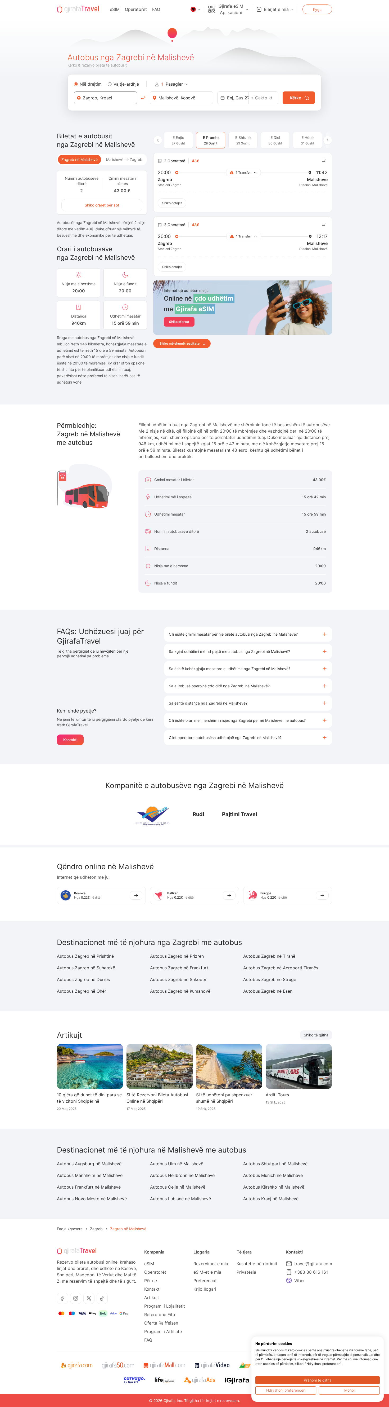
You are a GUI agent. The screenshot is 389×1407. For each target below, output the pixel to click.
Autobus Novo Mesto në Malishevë (92, 1198)
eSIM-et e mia (207, 1272)
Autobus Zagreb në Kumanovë (180, 991)
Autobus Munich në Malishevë (273, 1175)
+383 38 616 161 (311, 1272)
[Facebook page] (62, 1298)
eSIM (115, 9)
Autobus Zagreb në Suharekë (86, 967)
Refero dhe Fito (159, 1314)
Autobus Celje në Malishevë (177, 1187)
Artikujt (151, 1297)
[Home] (78, 9)
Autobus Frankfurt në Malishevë (89, 1187)
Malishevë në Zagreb (124, 159)
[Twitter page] (89, 1298)
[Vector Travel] (153, 814)
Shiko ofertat (179, 322)
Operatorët (136, 9)
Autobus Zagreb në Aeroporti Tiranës (280, 967)
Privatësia (246, 1272)
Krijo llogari (204, 1289)
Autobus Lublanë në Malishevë (180, 1198)
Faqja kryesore (70, 1228)
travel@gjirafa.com (313, 1263)
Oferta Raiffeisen (161, 1323)
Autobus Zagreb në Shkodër (178, 979)
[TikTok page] (102, 1298)
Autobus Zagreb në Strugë (269, 979)
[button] (248, 634)
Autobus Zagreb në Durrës (83, 979)
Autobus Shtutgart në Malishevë (275, 1163)
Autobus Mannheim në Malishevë (90, 1175)
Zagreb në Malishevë (79, 159)
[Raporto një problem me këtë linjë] (324, 161)
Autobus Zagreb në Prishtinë (85, 956)
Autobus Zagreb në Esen (267, 991)
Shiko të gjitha (316, 1035)
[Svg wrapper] (76, 1365)
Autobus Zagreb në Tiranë (269, 956)
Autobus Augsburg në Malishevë (89, 1163)
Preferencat (205, 1280)
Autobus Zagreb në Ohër (81, 991)
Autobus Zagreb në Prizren (177, 956)
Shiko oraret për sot (102, 205)
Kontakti (70, 739)
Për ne (150, 1280)
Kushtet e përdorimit (257, 1263)
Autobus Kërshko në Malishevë (273, 1187)
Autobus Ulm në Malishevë (176, 1163)
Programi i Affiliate (163, 1331)
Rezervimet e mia (210, 1263)
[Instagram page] (75, 1298)
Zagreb (96, 1228)
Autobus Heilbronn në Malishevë (182, 1175)
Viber (299, 1280)
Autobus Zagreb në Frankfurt (179, 967)
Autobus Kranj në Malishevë (270, 1198)
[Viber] (289, 1280)
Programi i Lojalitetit (164, 1306)
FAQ (156, 9)
